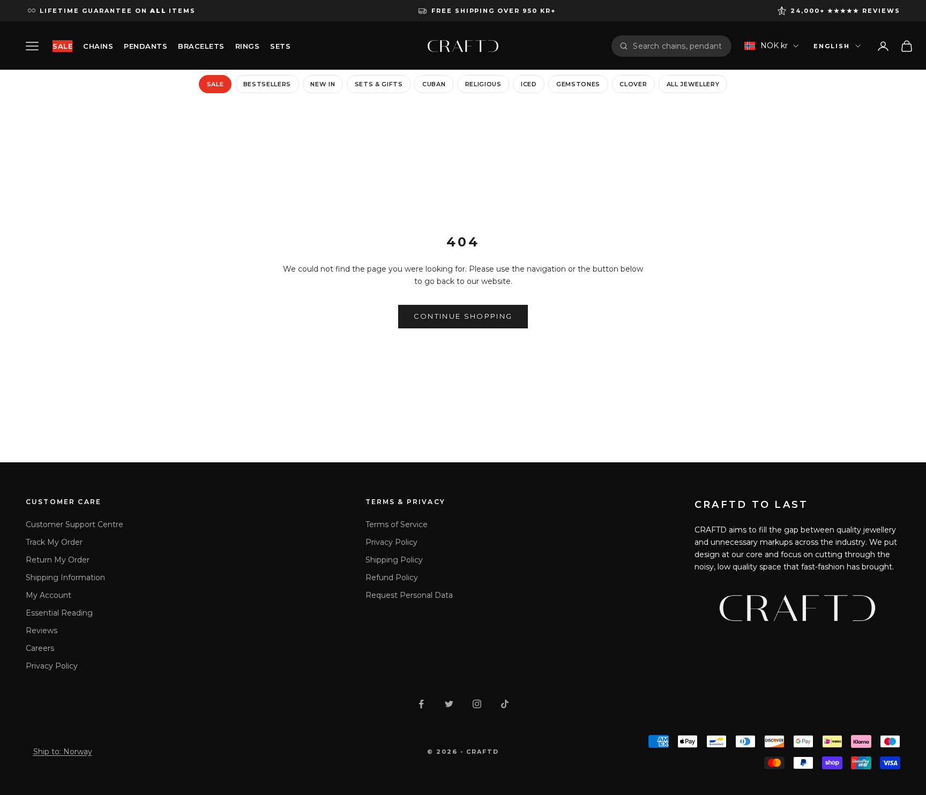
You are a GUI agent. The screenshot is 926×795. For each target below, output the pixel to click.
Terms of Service (396, 524)
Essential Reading (59, 613)
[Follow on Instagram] (477, 704)
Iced (529, 84)
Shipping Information (65, 577)
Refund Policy (391, 577)
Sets (280, 46)
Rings (247, 46)
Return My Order (57, 560)
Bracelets (201, 46)
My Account (48, 595)
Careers (40, 648)
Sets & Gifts (379, 84)
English (831, 46)
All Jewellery (693, 84)
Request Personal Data (409, 595)
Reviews (41, 630)
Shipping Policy (394, 560)
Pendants (145, 46)
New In (322, 84)
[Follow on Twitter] (449, 704)
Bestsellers (267, 84)
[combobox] (678, 46)
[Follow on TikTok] (504, 704)
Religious (483, 84)
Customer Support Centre (74, 524)
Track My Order (54, 542)
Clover (633, 84)
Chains (98, 46)
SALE (62, 46)
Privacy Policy (52, 666)
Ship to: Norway (62, 751)
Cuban (433, 84)
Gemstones (578, 84)
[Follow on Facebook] (421, 704)
